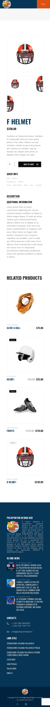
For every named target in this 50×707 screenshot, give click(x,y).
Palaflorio (11, 668)
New (26, 185)
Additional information (19, 202)
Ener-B (9, 673)
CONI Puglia (12, 664)
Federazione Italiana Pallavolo (20, 643)
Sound (39, 185)
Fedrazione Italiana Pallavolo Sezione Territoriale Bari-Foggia (23, 654)
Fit (8, 376)
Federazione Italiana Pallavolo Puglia (23, 647)
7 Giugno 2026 (23, 580)
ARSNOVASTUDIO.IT (26, 700)
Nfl (31, 185)
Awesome (17, 185)
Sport (21, 182)
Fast (9, 325)
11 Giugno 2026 (24, 563)
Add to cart (29, 164)
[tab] (13, 196)
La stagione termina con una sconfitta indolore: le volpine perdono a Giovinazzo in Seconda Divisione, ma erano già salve (29, 604)
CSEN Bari (11, 659)
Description (13, 196)
